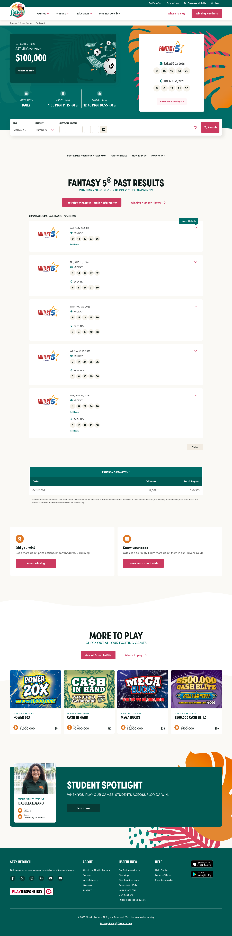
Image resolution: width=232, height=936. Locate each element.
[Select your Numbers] (103, 129)
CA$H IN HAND (77, 717)
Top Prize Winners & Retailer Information (91, 202)
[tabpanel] (116, 332)
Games (41, 13)
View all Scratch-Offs (98, 655)
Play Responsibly (109, 13)
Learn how (83, 808)
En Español (155, 3)
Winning (61, 13)
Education (82, 13)
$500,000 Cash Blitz (190, 717)
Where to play (133, 655)
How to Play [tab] (139, 155)
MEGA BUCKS (130, 717)
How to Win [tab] (158, 155)
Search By (39, 123)
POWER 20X (21, 717)
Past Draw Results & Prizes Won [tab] (86, 155)
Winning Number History (146, 202)
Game (15, 123)
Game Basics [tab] (119, 155)
